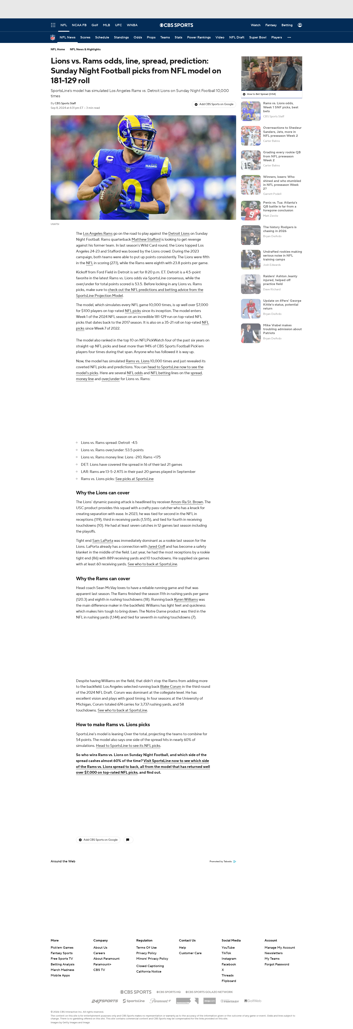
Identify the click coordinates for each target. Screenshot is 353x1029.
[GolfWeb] (252, 1001)
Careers (99, 953)
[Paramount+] (160, 1000)
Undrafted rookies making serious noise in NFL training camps (282, 255)
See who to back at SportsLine (152, 564)
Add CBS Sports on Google (216, 104)
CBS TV (99, 970)
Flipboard (229, 981)
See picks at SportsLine (134, 479)
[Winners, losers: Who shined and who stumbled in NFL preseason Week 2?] (251, 185)
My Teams (272, 959)
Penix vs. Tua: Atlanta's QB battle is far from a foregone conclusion (280, 206)
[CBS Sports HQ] (168, 992)
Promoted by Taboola (221, 861)
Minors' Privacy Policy (152, 959)
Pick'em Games (62, 948)
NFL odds (135, 373)
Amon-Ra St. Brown (187, 502)
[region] (271, 73)
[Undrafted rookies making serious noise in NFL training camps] (251, 259)
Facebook (229, 964)
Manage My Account (280, 948)
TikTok (226, 953)
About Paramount (106, 959)
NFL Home (58, 49)
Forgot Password (277, 964)
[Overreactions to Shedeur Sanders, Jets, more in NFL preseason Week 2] (251, 136)
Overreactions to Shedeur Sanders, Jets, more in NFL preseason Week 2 (282, 132)
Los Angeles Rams (98, 233)
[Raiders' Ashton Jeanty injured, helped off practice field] (251, 284)
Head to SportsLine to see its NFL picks (128, 745)
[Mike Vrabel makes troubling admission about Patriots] (251, 333)
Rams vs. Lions (138, 361)
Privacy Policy (146, 953)
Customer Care (190, 953)
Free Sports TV (62, 959)
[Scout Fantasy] (230, 1001)
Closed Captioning (150, 966)
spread (196, 373)
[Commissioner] (187, 999)
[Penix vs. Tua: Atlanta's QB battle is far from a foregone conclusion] (251, 210)
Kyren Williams (186, 599)
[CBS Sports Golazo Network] (209, 992)
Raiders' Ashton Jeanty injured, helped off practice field (280, 280)
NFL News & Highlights (85, 49)
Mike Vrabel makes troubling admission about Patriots (282, 329)
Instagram (229, 959)
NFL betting (160, 373)
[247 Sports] (105, 1000)
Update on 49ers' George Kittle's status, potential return (282, 305)
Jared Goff (156, 546)
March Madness (62, 970)
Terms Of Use (146, 948)
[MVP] (209, 999)
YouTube (228, 948)
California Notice (148, 972)
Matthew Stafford (146, 239)
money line (85, 379)
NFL (89, 263)
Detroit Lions (179, 233)
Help (182, 948)
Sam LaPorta (102, 540)
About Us (100, 948)
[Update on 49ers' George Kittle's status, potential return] (251, 309)
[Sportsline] (134, 1000)
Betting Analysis (62, 964)
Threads (227, 975)
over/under (111, 379)
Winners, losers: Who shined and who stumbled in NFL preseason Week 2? (282, 183)
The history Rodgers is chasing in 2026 (279, 229)
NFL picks (133, 311)
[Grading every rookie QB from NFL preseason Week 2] (251, 160)
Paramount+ (102, 964)
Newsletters (274, 953)
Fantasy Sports (62, 953)
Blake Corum (170, 686)
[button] (289, 37)
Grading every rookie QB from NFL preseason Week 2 (282, 156)
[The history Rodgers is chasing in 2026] (251, 235)
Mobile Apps (60, 975)
